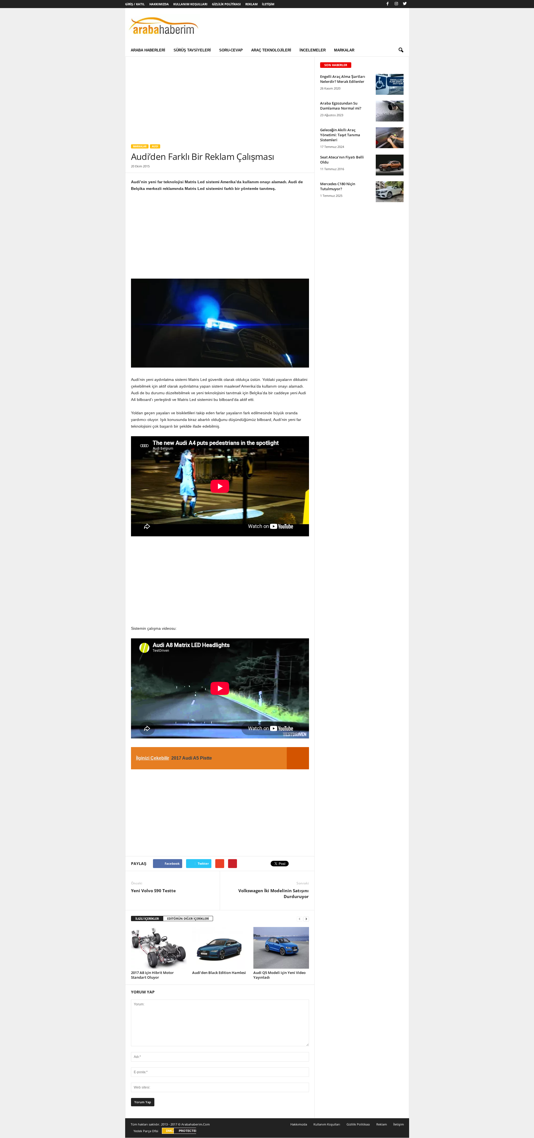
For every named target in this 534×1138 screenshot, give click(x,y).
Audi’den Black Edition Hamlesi (219, 972)
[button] (401, 50)
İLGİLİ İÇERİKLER (147, 918)
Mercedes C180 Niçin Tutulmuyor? (337, 186)
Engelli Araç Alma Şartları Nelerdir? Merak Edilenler (342, 79)
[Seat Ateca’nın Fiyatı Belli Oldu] (390, 165)
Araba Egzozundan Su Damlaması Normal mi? (340, 106)
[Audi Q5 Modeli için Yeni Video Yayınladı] (281, 948)
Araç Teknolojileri (271, 50)
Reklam (251, 4)
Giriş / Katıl (135, 4)
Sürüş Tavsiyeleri (192, 50)
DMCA (170, 1130)
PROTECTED (188, 1130)
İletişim (268, 4)
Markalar (344, 50)
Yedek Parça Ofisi (146, 1131)
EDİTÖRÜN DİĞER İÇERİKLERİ (188, 918)
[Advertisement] (219, 98)
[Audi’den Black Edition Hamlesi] (220, 948)
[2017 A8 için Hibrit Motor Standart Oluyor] (159, 948)
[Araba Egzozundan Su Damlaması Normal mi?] (390, 111)
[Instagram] (396, 4)
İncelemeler (313, 50)
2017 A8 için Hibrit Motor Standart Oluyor (152, 975)
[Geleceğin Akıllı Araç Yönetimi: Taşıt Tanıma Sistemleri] (390, 137)
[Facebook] (387, 4)
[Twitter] (405, 4)
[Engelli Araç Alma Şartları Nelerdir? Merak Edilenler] (390, 84)
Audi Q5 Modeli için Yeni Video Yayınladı (279, 975)
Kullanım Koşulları (190, 4)
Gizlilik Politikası (226, 4)
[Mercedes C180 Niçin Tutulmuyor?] (390, 191)
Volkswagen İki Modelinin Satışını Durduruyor (273, 893)
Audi (155, 146)
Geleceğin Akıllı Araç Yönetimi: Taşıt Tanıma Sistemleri (340, 134)
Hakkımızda (159, 4)
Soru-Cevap (231, 50)
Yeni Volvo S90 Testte (153, 890)
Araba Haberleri (148, 50)
